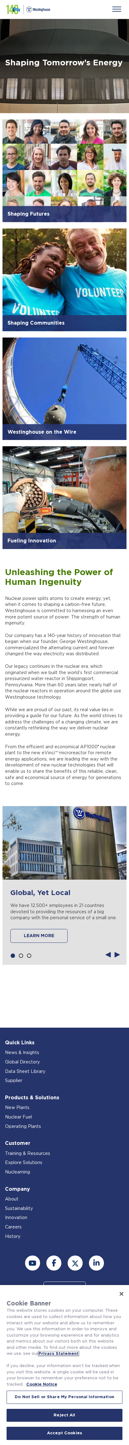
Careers (13, 1227)
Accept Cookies (64, 1433)
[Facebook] (53, 1263)
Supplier (13, 1081)
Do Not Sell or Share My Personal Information (64, 1397)
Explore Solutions (23, 1163)
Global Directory (22, 1062)
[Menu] (116, 9)
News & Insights (22, 1053)
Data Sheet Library (25, 1071)
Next (117, 954)
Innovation (16, 1218)
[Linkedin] (96, 1263)
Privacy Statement (59, 1354)
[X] (75, 1263)
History (12, 1236)
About (11, 1199)
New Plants (17, 1108)
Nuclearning (17, 1172)
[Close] (121, 1294)
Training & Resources (27, 1153)
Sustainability (19, 1208)
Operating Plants (23, 1126)
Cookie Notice (41, 1384)
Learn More (39, 936)
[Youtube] (32, 1263)
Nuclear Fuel (18, 1117)
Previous (108, 954)
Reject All (64, 1415)
